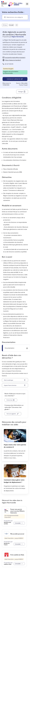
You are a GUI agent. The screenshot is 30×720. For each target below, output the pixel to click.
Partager (20, 91)
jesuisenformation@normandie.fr (15, 57)
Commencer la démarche (13, 79)
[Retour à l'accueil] (13, 4)
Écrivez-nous (9, 400)
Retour (5, 25)
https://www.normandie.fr (13, 60)
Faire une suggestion (11, 413)
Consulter (18, 523)
